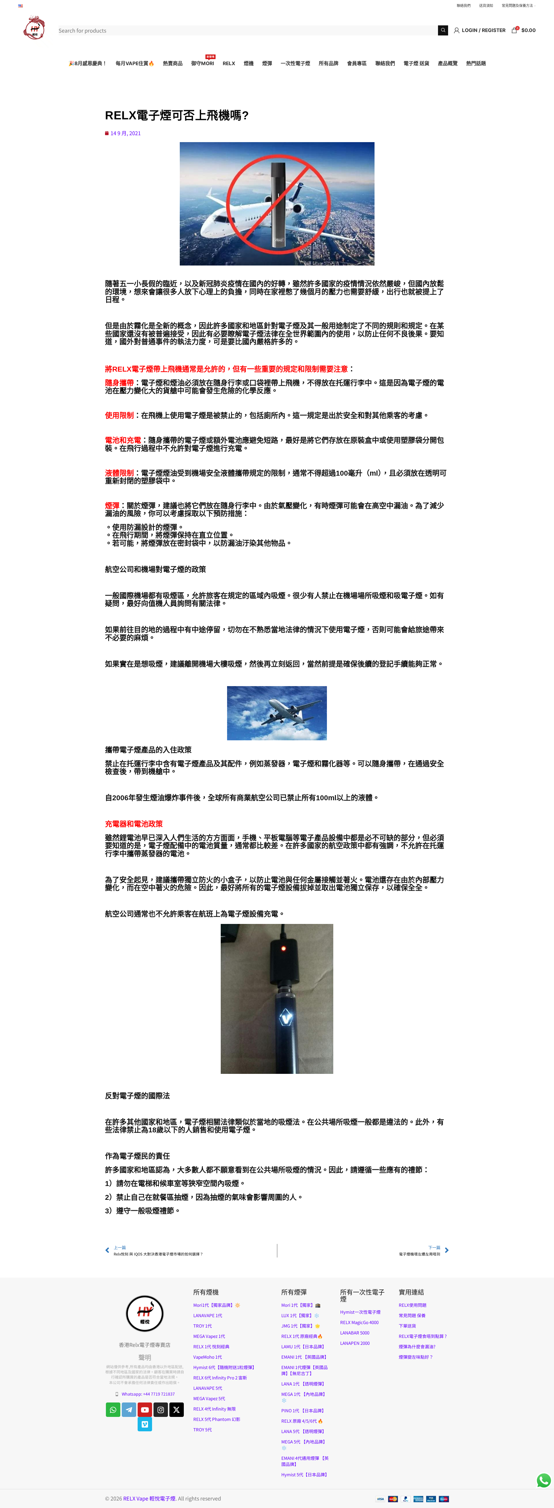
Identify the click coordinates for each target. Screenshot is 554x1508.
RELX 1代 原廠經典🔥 (302, 1336)
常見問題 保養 (412, 1315)
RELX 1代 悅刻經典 (211, 1346)
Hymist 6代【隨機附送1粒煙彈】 (225, 1367)
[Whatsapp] (113, 1409)
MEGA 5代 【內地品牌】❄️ (304, 1445)
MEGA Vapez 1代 (209, 1336)
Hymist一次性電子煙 (360, 1312)
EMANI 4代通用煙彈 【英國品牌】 (305, 1461)
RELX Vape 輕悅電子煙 (149, 1498)
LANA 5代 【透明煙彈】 (303, 1431)
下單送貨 (407, 1326)
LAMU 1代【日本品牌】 (303, 1346)
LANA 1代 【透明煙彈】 (303, 1384)
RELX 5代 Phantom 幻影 (216, 1419)
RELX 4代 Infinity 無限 (214, 1409)
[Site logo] (35, 29)
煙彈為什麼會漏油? (417, 1346)
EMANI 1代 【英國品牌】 (305, 1357)
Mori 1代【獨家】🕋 (301, 1305)
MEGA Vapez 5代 (209, 1398)
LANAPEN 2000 (355, 1343)
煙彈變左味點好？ (416, 1357)
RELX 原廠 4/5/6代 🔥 (302, 1421)
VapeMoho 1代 (207, 1357)
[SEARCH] (443, 30)
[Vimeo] (145, 1424)
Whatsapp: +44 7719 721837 (148, 1394)
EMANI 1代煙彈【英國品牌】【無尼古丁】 (304, 1370)
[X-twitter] (176, 1409)
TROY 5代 (202, 1429)
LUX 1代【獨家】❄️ (300, 1315)
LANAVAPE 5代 (207, 1388)
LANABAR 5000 (354, 1333)
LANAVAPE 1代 (207, 1315)
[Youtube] (145, 1409)
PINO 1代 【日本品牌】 (303, 1410)
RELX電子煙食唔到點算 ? (423, 1336)
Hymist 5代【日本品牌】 (305, 1474)
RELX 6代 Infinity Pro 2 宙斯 (220, 1378)
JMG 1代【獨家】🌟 (300, 1326)
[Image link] (144, 1313)
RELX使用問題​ (412, 1305)
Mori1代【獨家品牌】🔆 (216, 1305)
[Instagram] (161, 1409)
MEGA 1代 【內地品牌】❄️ (304, 1397)
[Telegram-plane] (129, 1409)
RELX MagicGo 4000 (359, 1322)
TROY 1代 (202, 1326)
